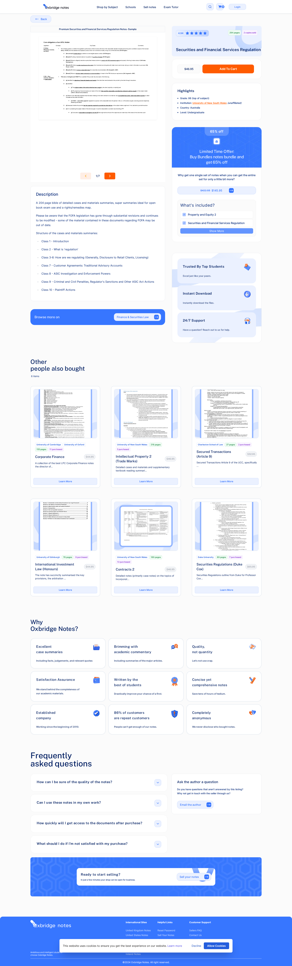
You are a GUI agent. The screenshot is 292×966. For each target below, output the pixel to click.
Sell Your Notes (165, 935)
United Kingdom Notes (138, 930)
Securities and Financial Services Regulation (216, 223)
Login (237, 6)
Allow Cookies (216, 945)
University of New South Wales (209, 102)
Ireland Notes (133, 954)
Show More (216, 231)
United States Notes (137, 935)
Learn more (174, 945)
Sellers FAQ (195, 930)
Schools (130, 7)
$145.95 (211, 190)
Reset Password (166, 930)
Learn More (65, 481)
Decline (196, 945)
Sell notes (149, 7)
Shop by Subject (107, 7)
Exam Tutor (171, 7)
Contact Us (195, 935)
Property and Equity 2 (202, 214)
